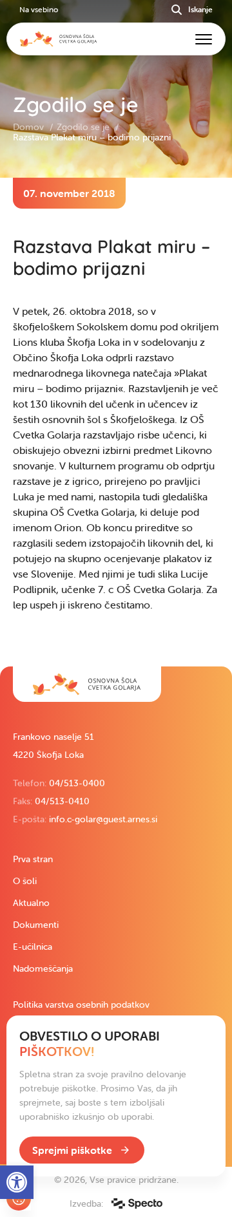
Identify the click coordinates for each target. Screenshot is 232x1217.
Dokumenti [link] (36, 924)
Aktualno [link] (31, 903)
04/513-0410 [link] (62, 801)
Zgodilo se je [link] (84, 127)
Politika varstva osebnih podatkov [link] (81, 1004)
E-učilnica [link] (32, 946)
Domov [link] (29, 127)
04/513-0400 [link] (77, 783)
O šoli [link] (25, 881)
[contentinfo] (116, 422)
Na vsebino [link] (38, 9)
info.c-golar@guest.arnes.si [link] (103, 819)
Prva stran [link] (33, 859)
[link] (87, 684)
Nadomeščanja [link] (43, 968)
